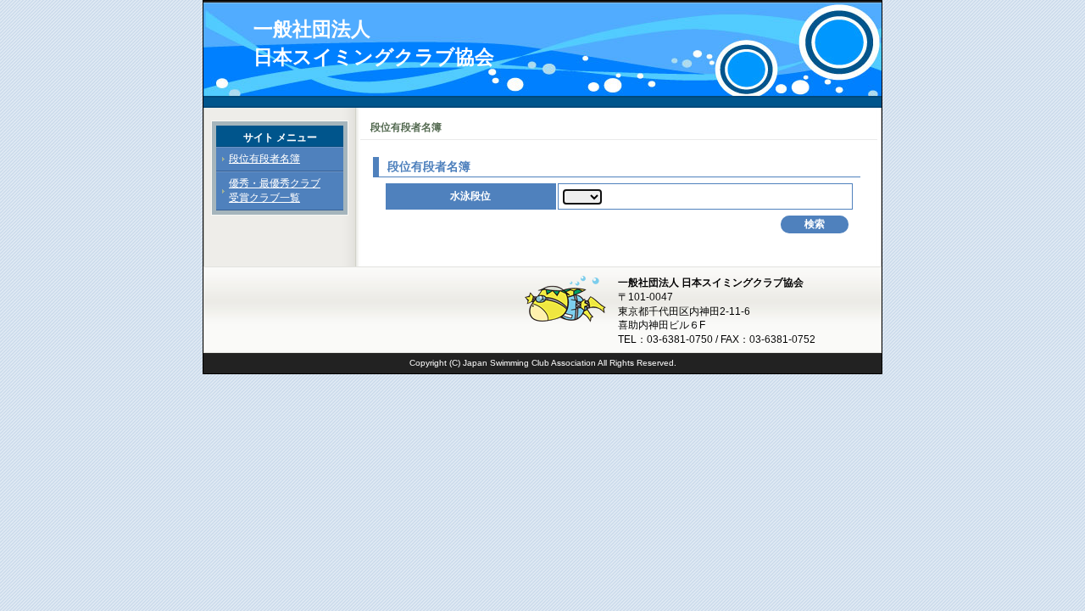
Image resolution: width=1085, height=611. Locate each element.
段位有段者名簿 (264, 159)
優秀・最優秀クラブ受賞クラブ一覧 (274, 190)
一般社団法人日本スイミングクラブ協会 (373, 43)
